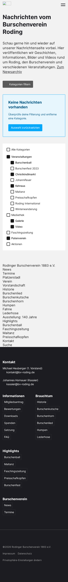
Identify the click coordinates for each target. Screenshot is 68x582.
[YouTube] (27, 538)
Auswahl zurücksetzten (25, 127)
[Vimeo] (34, 538)
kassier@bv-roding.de (20, 384)
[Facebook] (5, 538)
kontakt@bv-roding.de (20, 372)
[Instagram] (12, 538)
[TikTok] (19, 538)
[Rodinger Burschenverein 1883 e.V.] (7, 5)
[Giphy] (41, 538)
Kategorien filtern (19, 84)
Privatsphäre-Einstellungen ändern (22, 560)
